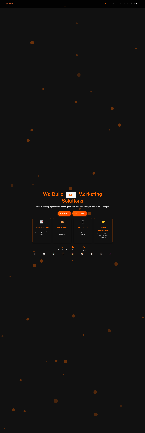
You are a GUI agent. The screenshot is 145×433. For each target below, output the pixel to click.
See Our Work (80, 213)
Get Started (64, 213)
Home (107, 4)
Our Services (114, 4)
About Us (129, 4)
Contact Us (137, 4)
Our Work (122, 4)
